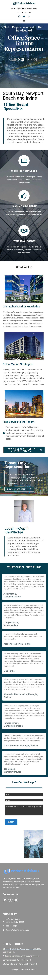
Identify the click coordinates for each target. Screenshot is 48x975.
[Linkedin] (29, 16)
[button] (24, 21)
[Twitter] (24, 16)
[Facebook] (19, 16)
